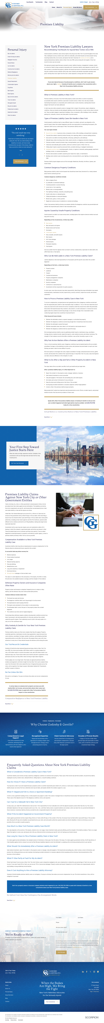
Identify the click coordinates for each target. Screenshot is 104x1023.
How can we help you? (61, 932)
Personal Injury (8, 992)
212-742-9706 (94, 2)
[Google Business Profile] (98, 972)
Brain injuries (49, 223)
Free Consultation (89, 7)
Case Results (29, 2)
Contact (51, 2)
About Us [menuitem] (59, 7)
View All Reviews (19, 161)
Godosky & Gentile (85, 58)
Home (6, 985)
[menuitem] (21, 53)
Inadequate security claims (52, 149)
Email (79, 922)
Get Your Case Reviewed (17, 463)
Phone (57, 922)
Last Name (80, 917)
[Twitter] (90, 972)
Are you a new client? (61, 927)
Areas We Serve (9, 995)
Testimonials (39, 2)
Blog (46, 2)
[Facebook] (87, 972)
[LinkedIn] (83, 972)
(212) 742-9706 (91, 403)
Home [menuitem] (53, 7)
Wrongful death (11, 573)
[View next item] (22, 155)
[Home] (14, 5)
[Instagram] (94, 972)
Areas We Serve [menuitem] (77, 7)
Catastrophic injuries (51, 232)
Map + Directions (94, 992)
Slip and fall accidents (51, 133)
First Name (58, 917)
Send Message (61, 952)
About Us (7, 989)
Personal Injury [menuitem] (67, 7)
